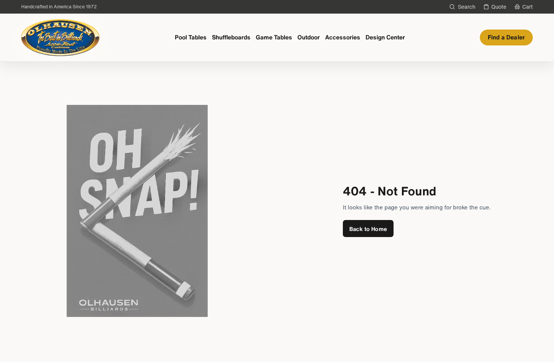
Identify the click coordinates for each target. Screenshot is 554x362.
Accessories (342, 37)
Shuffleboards (231, 37)
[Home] (60, 37)
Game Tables (274, 37)
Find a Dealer (506, 37)
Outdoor (308, 37)
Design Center (385, 37)
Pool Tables (191, 37)
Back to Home (368, 229)
